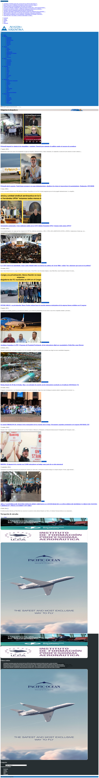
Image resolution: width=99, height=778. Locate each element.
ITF (7, 78)
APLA (7, 67)
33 (7, 508)
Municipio (8, 59)
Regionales (8, 38)
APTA (7, 70)
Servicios (8, 41)
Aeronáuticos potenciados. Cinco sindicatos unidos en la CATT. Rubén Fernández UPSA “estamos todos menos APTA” (36, 226)
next (6, 517)
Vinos (7, 50)
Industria (8, 42)
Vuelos (8, 95)
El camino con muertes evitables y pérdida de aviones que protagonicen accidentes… (22, 9)
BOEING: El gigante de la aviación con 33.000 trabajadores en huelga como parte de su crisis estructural (32, 464)
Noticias (5, 36)
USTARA (8, 75)
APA (7, 68)
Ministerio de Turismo (11, 53)
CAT (7, 55)
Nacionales (8, 37)
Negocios (8, 44)
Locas (7, 45)
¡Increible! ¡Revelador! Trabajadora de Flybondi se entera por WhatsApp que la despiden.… (24, 11)
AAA (7, 72)
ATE (7, 74)
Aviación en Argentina (6, 766)
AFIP (7, 87)
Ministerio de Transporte (12, 80)
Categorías (3, 765)
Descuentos (9, 102)
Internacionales (9, 40)
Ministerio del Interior (11, 92)
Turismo (5, 46)
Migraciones (9, 88)
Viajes (7, 48)
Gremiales (5, 66)
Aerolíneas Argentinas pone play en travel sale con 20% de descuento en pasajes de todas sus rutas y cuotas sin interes (30, 663)
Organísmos (6, 79)
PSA (7, 91)
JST (7, 85)
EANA (8, 84)
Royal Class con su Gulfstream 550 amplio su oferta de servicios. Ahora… (20, 5)
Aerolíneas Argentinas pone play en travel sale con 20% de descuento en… (20, 3)
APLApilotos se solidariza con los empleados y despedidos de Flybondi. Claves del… (23, 14)
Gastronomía (9, 51)
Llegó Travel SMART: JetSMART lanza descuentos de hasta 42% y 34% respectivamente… (24, 7)
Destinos (8, 49)
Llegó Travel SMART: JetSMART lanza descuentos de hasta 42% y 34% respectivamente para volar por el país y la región (31, 667)
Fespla (7, 76)
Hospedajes (9, 99)
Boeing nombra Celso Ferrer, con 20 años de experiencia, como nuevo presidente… (22, 12)
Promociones (6, 93)
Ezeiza (5, 58)
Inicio (4, 35)
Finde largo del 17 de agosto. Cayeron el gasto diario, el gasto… (18, 15)
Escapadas (8, 97)
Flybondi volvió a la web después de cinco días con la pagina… (18, 6)
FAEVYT (8, 54)
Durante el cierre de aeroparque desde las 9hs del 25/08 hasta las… (18, 10)
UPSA (7, 71)
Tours (7, 101)
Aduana (8, 89)
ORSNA (8, 83)
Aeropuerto (9, 61)
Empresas (8, 63)
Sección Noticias (45, 143)
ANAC (8, 82)
